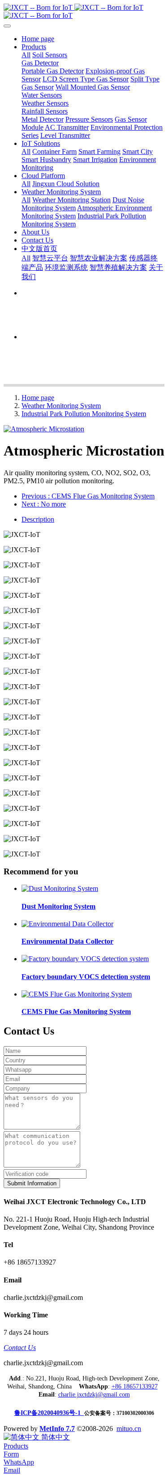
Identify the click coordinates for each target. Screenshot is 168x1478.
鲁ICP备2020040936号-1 (49, 1413)
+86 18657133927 (135, 1386)
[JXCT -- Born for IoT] (84, 12)
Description (38, 519)
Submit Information (31, 1183)
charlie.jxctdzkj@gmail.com (94, 1394)
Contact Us (20, 1347)
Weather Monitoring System (61, 405)
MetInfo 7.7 (57, 1428)
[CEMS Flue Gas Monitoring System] (77, 994)
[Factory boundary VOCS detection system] (85, 959)
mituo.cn (128, 1428)
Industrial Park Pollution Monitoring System (84, 413)
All (26, 55)
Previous (88, 496)
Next (44, 504)
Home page (38, 39)
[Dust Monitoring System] (60, 888)
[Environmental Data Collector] (67, 924)
